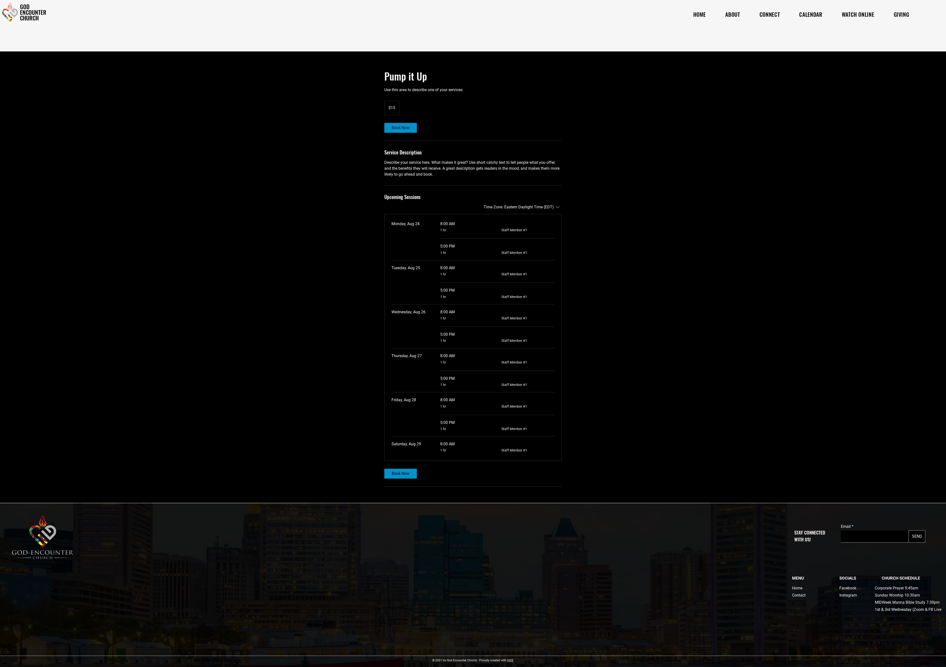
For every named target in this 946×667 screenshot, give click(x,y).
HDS (510, 660)
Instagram (848, 595)
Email (846, 527)
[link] (400, 128)
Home (797, 588)
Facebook (847, 588)
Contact (799, 595)
